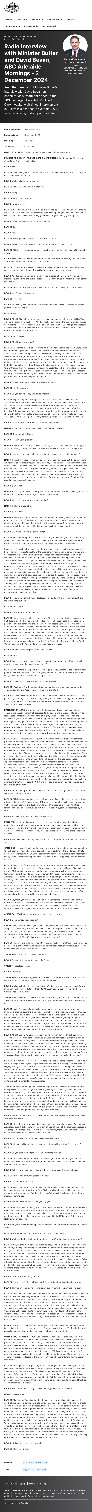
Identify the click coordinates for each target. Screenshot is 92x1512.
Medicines (41, 1469)
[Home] (12, 7)
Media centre (22, 19)
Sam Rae (70, 19)
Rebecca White (31, 26)
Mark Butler (37, 19)
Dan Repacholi (49, 26)
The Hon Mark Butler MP (25, 36)
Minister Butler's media (14, 39)
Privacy (43, 1483)
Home (9, 19)
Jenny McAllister (55, 19)
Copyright (22, 1483)
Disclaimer (33, 1483)
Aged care (29, 1469)
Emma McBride (13, 26)
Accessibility (10, 1483)
